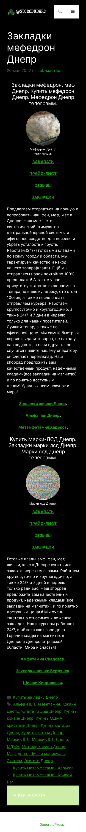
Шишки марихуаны (47, 753)
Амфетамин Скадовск (42, 659)
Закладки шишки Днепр (42, 403)
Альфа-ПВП (24, 704)
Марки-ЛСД (18, 739)
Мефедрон (17, 753)
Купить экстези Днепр (42, 732)
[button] (60, 11)
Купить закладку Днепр (35, 697)
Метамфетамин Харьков (42, 427)
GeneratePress (51, 824)
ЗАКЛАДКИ (43, 197)
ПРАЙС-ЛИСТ (43, 173)
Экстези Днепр (38, 760)
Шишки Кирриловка (42, 682)
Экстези (14, 760)
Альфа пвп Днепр (42, 415)
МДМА (13, 746)
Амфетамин (48, 704)
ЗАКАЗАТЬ (43, 162)
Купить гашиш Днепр (41, 711)
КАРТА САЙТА (31, 795)
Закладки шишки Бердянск (42, 671)
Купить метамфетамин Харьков (43, 768)
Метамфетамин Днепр (43, 746)
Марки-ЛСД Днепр (50, 739)
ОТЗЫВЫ (43, 185)
